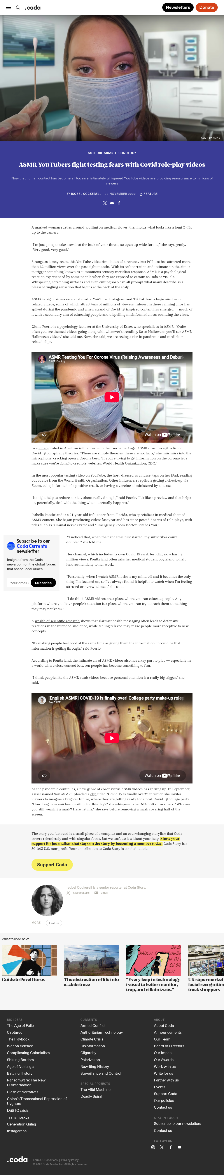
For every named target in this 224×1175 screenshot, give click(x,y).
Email (104, 893)
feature (151, 194)
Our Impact (163, 1052)
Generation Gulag (21, 1124)
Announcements (168, 1032)
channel (79, 554)
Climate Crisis (91, 1039)
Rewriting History (94, 1066)
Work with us (165, 1066)
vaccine (125, 486)
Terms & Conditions (45, 1160)
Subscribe (43, 582)
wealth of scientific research (57, 621)
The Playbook (18, 1039)
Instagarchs (16, 1131)
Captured (15, 1032)
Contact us (163, 1107)
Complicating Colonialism (28, 1052)
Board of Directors (169, 1046)
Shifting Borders (20, 1059)
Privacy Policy (70, 1160)
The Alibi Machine (95, 1089)
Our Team (162, 1039)
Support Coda (52, 864)
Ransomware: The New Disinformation (26, 1082)
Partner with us (166, 1080)
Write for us (163, 1073)
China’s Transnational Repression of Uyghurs (37, 1101)
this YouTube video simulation (94, 262)
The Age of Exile (20, 1025)
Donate (206, 7)
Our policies (164, 1100)
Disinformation (92, 1046)
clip (93, 794)
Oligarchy (88, 1052)
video (42, 448)
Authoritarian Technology (112, 153)
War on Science (20, 1046)
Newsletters (178, 7)
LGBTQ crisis (17, 1110)
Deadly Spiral (91, 1096)
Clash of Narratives (22, 1092)
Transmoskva (18, 1117)
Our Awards (163, 1059)
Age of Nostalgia (20, 1066)
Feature (54, 923)
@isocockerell (81, 893)
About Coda (164, 1025)
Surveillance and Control (100, 1073)
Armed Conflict (92, 1025)
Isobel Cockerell (86, 194)
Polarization (90, 1059)
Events (159, 1087)
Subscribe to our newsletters (177, 1123)
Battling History (19, 1073)
